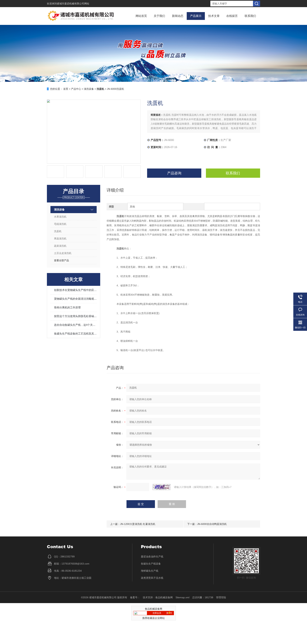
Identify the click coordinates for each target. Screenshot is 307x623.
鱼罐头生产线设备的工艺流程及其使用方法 (75, 333)
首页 (65, 88)
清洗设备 (89, 88)
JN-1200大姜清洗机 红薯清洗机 (137, 524)
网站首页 (141, 15)
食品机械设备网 (164, 597)
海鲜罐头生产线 (149, 570)
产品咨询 (174, 173)
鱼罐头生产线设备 (151, 563)
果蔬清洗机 (60, 238)
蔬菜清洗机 (60, 245)
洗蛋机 (57, 231)
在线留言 (232, 15)
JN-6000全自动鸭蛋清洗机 (212, 524)
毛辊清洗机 (60, 224)
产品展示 (195, 15)
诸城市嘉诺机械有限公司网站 (73, 3)
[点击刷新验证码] (161, 487)
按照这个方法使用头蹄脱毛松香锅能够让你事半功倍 (75, 316)
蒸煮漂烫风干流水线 (152, 577)
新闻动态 (177, 15)
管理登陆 (221, 597)
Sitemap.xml (182, 597)
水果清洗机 (60, 216)
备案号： (135, 597)
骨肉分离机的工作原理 (67, 307)
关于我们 (159, 15)
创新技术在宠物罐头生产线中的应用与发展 (75, 290)
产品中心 (76, 88)
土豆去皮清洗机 (62, 253)
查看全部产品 (61, 260)
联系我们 (250, 15)
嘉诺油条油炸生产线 (152, 556)
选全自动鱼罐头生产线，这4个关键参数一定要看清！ (75, 324)
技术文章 (214, 15)
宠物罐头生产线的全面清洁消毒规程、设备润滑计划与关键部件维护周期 (75, 298)
